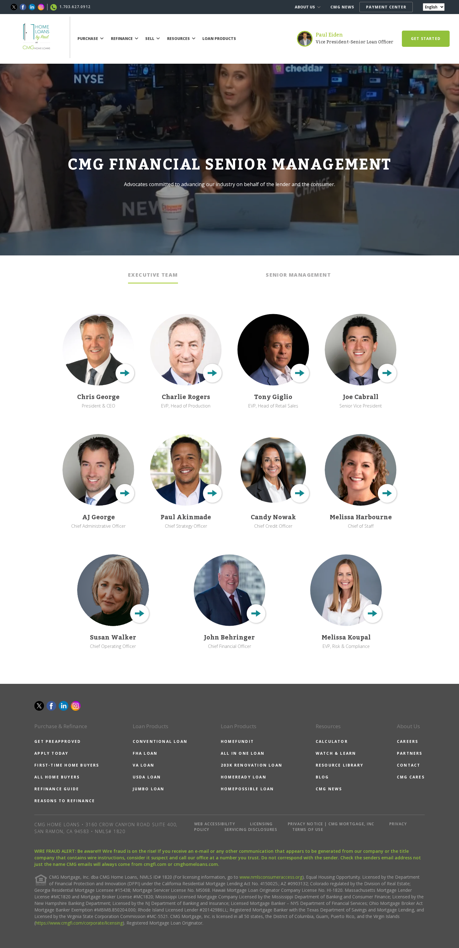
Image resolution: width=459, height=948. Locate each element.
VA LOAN (143, 765)
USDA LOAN (147, 777)
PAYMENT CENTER (386, 7)
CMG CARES (411, 777)
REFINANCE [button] (122, 38)
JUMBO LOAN (149, 789)
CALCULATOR (332, 741)
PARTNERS (409, 753)
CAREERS (407, 741)
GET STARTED (426, 38)
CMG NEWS (342, 7)
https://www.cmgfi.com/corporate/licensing (79, 923)
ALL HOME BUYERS (57, 777)
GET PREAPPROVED (57, 741)
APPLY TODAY (51, 753)
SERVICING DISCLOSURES (251, 829)
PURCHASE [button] (88, 38)
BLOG (322, 777)
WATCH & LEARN (336, 753)
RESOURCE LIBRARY (339, 765)
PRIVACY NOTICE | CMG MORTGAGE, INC (331, 824)
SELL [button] (150, 38)
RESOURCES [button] (179, 38)
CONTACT (408, 765)
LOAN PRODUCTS (219, 38)
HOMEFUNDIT (237, 741)
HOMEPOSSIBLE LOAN (247, 789)
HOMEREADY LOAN (243, 777)
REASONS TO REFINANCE (64, 800)
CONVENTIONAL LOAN (160, 741)
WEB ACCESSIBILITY (214, 824)
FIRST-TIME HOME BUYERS (66, 765)
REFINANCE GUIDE (56, 789)
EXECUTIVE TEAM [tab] (153, 274)
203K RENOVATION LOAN (251, 765)
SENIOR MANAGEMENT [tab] (298, 274)
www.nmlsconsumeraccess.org (270, 877)
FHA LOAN (145, 753)
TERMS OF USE (307, 829)
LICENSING (261, 824)
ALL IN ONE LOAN (242, 753)
